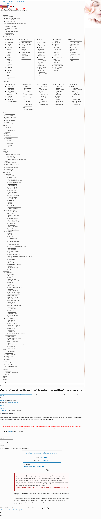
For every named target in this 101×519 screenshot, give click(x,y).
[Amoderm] (13, 11)
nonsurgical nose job (13, 402)
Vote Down (2, 398)
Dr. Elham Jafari (4, 410)
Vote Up (2, 395)
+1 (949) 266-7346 (7, 3)
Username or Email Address (7, 434)
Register (10, 431)
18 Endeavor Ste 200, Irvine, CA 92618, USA (14, 1)
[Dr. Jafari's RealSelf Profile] (47, 470)
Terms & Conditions (13, 510)
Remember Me (5, 442)
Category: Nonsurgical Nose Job (24, 394)
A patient (2, 400)
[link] (15, 385)
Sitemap (23, 510)
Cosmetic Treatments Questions (8, 394)
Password (2, 438)
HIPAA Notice (3, 510)
